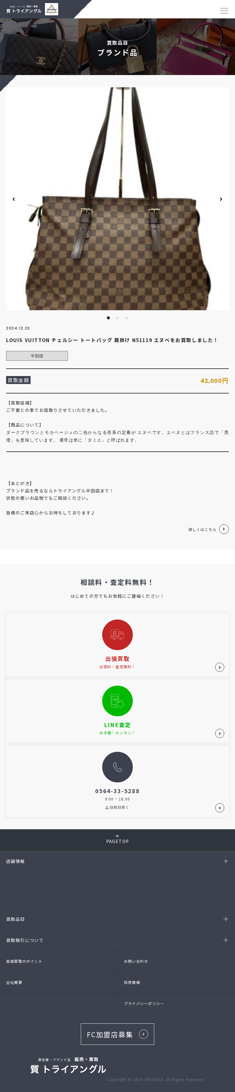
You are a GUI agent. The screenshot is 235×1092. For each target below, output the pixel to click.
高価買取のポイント (24, 961)
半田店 (37, 356)
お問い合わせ (136, 961)
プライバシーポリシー (144, 1003)
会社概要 (14, 982)
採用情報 (132, 982)
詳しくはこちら (202, 529)
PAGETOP (117, 841)
